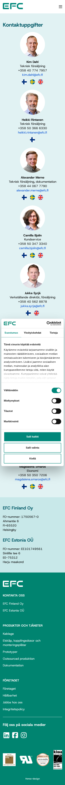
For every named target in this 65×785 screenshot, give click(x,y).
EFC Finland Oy (13, 604)
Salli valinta (32, 447)
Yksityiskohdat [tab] (32, 332)
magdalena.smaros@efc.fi (32, 479)
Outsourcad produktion (18, 659)
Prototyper (10, 652)
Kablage (8, 634)
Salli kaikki (32, 436)
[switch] (56, 401)
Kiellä (32, 458)
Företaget (9, 689)
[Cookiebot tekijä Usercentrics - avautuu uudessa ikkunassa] (46, 323)
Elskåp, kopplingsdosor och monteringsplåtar (21, 643)
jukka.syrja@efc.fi (32, 306)
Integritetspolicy (14, 709)
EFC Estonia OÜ (13, 610)
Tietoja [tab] (54, 332)
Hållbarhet (10, 695)
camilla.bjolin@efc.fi (32, 248)
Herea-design (32, 778)
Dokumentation (13, 665)
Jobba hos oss (12, 702)
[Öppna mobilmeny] (60, 6)
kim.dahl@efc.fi (32, 75)
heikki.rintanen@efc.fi (32, 132)
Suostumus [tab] (11, 332)
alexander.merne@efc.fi (32, 190)
